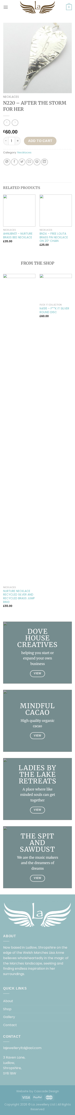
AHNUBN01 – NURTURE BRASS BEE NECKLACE (17, 235)
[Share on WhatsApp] (7, 162)
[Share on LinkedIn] (44, 162)
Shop (7, 1009)
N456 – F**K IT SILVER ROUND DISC (54, 310)
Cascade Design (46, 1091)
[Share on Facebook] (14, 162)
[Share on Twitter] (22, 162)
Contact (10, 1025)
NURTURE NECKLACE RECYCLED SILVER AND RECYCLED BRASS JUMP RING (19, 596)
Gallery (9, 1017)
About (8, 1001)
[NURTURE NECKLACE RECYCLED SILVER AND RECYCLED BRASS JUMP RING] (19, 429)
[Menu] (5, 7)
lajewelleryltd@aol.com (22, 1048)
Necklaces (11, 97)
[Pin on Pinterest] (37, 162)
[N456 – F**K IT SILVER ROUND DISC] (56, 288)
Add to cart (40, 141)
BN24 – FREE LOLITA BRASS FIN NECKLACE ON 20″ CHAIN (54, 237)
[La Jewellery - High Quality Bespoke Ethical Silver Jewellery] (37, 7)
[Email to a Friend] (29, 162)
